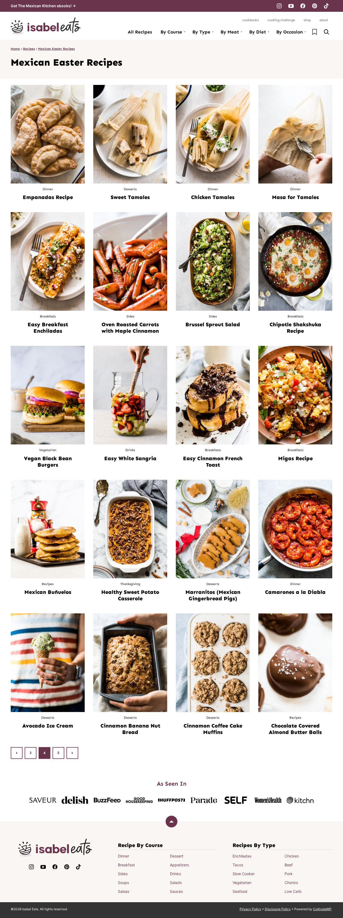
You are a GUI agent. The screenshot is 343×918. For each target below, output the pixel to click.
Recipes (29, 49)
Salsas (123, 891)
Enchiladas (242, 856)
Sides (123, 873)
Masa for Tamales (295, 197)
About (323, 20)
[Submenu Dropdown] (184, 31)
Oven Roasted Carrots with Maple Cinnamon (130, 327)
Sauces (176, 891)
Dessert (176, 856)
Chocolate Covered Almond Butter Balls (295, 728)
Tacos (238, 865)
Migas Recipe (295, 458)
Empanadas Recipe (48, 197)
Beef (289, 865)
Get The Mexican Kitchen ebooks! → (43, 5)
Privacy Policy (250, 909)
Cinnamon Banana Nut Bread (130, 728)
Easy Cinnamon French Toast (213, 461)
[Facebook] (303, 6)
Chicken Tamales (212, 197)
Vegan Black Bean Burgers (48, 461)
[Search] (326, 32)
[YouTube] (291, 6)
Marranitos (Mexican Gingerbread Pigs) (212, 595)
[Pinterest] (314, 6)
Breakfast (126, 865)
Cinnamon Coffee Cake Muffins (213, 728)
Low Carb (293, 891)
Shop (307, 20)
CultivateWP (322, 909)
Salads (176, 882)
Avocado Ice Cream (47, 725)
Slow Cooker (244, 873)
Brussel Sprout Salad (212, 324)
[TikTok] (326, 6)
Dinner (123, 856)
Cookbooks (250, 20)
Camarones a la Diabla (295, 592)
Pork (289, 873)
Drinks (175, 873)
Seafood (240, 891)
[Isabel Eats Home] (45, 26)
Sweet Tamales (130, 197)
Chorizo (291, 882)
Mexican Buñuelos (47, 592)
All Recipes (140, 32)
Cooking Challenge (281, 20)
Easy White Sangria (130, 458)
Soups (123, 882)
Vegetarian (242, 882)
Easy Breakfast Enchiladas (48, 327)
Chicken (292, 856)
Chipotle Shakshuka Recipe (295, 327)
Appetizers (179, 865)
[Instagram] (279, 6)
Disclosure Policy (278, 909)
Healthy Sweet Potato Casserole (130, 595)
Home (15, 49)
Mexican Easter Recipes (56, 49)
